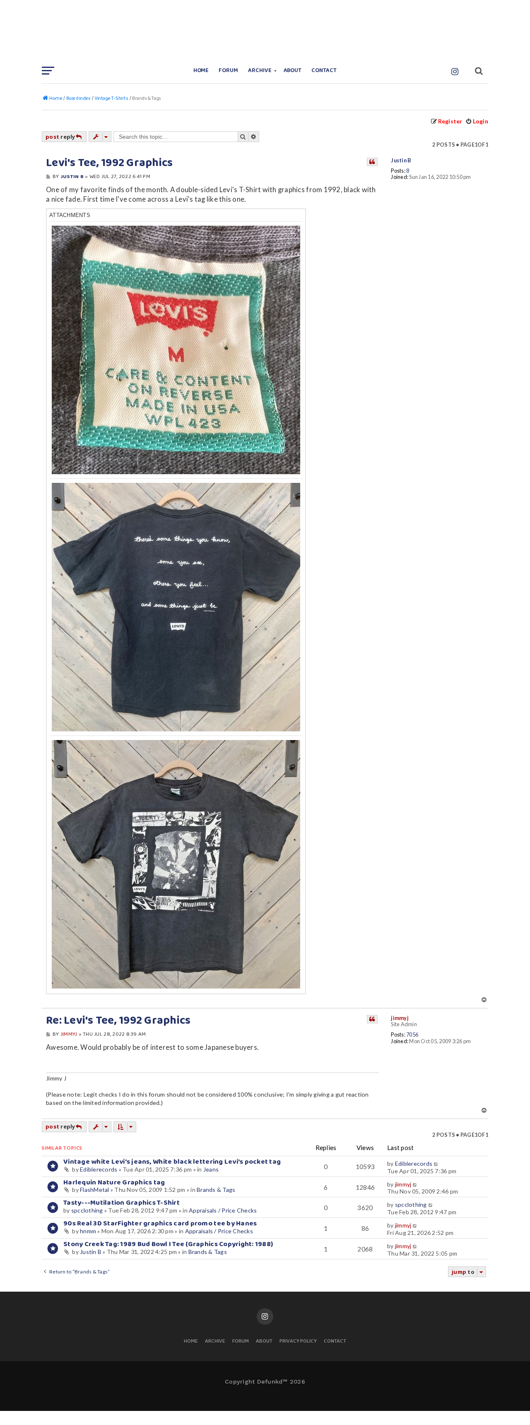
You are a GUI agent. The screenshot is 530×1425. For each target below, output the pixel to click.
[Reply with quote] (372, 162)
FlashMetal (94, 1189)
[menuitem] (476, 121)
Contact (324, 70)
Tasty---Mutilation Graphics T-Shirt (121, 1202)
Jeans (211, 1169)
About (293, 70)
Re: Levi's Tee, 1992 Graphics (118, 1021)
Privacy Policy (298, 1341)
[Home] (265, 31)
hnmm (88, 1231)
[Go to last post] (436, 1163)
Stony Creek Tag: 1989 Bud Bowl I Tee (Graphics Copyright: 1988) (168, 1244)
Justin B (401, 160)
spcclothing (87, 1210)
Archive (260, 70)
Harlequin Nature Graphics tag (114, 1182)
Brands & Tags (216, 1189)
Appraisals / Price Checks (223, 1210)
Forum (228, 70)
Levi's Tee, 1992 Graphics (109, 163)
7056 (412, 1035)
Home (201, 70)
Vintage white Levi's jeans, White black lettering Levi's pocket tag (172, 1161)
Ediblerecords (98, 1169)
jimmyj (400, 1018)
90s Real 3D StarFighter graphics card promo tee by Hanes (160, 1223)
